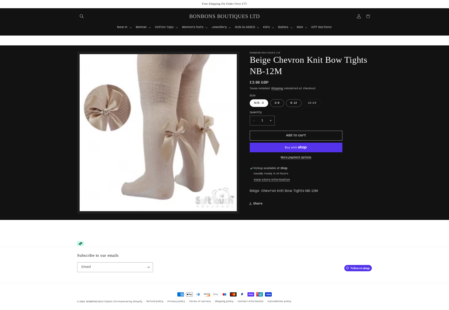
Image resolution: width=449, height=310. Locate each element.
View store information (272, 179)
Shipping (277, 88)
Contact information (251, 301)
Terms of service (200, 301)
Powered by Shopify (130, 302)
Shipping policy (224, 301)
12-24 (314, 104)
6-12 (293, 102)
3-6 (277, 102)
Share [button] (258, 203)
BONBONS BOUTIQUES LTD (101, 302)
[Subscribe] (148, 267)
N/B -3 (259, 102)
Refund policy (154, 301)
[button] (81, 16)
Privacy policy (176, 301)
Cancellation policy (279, 301)
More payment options (296, 157)
